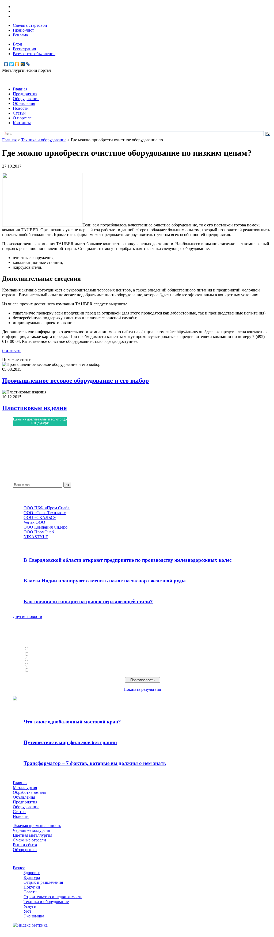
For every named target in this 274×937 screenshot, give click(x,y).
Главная (20, 89)
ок (67, 485)
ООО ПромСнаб (39, 532)
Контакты (22, 122)
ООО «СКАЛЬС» (40, 517)
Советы (30, 892)
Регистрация (24, 49)
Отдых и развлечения (43, 882)
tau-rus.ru (11, 350)
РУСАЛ (37, 649)
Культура (32, 877)
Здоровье (32, 872)
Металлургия (25, 787)
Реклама (20, 35)
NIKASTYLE (36, 536)
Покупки (32, 887)
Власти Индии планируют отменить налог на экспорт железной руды (105, 580)
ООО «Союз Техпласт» (45, 512)
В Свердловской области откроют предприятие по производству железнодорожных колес (127, 560)
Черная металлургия (31, 830)
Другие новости (27, 616)
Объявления (24, 103)
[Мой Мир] (23, 64)
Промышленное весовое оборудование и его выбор (75, 380)
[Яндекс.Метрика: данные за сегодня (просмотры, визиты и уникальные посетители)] (30, 925)
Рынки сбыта (25, 845)
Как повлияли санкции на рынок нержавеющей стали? (88, 601)
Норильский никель (48, 665)
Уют (27, 911)
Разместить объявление (34, 53)
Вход (17, 44)
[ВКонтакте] (6, 64)
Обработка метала (29, 792)
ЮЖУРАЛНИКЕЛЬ (48, 654)
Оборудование (26, 98)
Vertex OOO (34, 522)
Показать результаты (142, 689)
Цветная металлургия (32, 835)
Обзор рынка (25, 849)
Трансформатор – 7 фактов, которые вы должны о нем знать (95, 763)
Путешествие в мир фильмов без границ (70, 742)
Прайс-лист (23, 30)
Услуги (30, 906)
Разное (19, 868)
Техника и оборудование (43, 140)
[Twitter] (11, 64)
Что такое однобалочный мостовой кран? (72, 721)
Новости (21, 108)
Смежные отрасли (29, 840)
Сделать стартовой (30, 25)
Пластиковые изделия (34, 407)
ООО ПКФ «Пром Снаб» (47, 508)
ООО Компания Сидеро (45, 527)
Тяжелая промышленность (37, 825)
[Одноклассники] (17, 64)
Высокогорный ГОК (49, 670)
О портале (22, 118)
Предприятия (25, 94)
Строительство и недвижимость (53, 896)
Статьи (19, 113)
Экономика (34, 916)
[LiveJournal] (28, 64)
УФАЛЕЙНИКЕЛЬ (48, 659)
